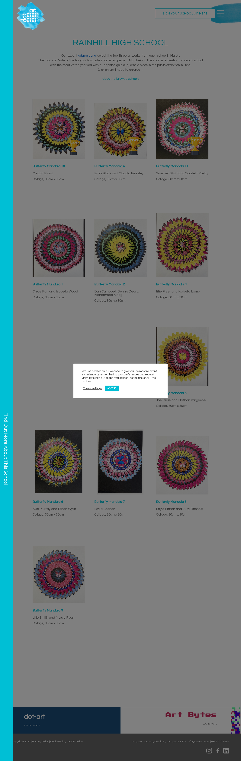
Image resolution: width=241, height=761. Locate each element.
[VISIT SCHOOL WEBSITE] (6, 380)
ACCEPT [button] (111, 388)
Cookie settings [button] (92, 388)
